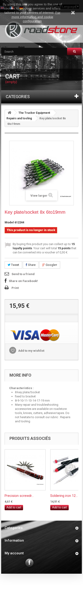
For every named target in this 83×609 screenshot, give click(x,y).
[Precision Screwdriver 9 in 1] (25, 469)
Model (9, 222)
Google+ (51, 265)
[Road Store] (41, 30)
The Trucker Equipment (34, 112)
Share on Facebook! (23, 281)
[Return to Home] (9, 113)
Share (31, 265)
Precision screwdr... (19, 496)
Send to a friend (23, 274)
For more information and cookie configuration (36, 17)
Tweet (14, 265)
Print (15, 288)
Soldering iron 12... (64, 496)
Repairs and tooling (19, 118)
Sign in (6, 62)
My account (14, 553)
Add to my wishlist (31, 350)
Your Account (26, 62)
